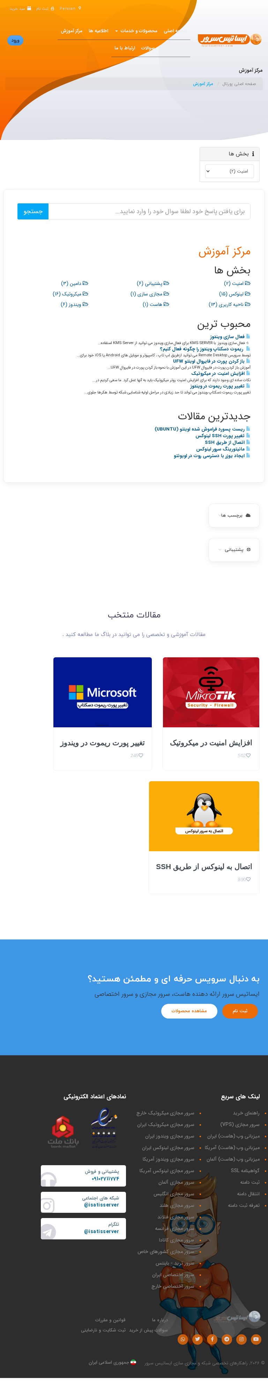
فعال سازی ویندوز (228, 337)
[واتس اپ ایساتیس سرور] (183, 1339)
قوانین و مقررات (110, 1320)
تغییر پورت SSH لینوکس (220, 436)
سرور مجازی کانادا (176, 1240)
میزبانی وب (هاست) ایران (233, 1136)
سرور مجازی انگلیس (174, 1194)
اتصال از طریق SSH (225, 442)
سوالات (148, 48)
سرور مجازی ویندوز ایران (169, 1136)
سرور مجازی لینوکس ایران (168, 1148)
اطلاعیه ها (98, 31)
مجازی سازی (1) (147, 294)
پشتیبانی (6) (150, 283)
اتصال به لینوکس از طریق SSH (204, 866)
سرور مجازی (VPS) (240, 1124)
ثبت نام (240, 1011)
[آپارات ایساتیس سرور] (256, 1339)
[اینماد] (104, 1128)
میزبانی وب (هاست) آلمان (233, 1159)
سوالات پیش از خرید (148, 1330)
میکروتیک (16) (68, 294)
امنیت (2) (234, 283)
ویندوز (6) (72, 304)
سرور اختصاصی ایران (173, 1275)
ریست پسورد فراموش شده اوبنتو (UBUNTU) (200, 429)
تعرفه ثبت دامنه (244, 1205)
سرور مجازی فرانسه (174, 1228)
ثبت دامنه (250, 1182)
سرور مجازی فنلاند (175, 1217)
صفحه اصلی (175, 31)
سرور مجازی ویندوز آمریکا (168, 1159)
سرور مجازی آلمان (176, 1182)
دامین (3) (72, 283)
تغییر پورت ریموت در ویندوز (218, 386)
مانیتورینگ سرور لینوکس (221, 449)
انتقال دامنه (248, 1194)
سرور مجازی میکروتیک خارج (165, 1113)
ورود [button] (15, 40)
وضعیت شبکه (174, 48)
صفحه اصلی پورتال (239, 84)
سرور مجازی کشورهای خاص (165, 1251)
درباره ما (160, 1320)
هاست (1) (153, 304)
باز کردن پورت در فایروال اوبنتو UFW (209, 361)
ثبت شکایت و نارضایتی (103, 1330)
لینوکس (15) (232, 294)
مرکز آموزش (71, 31)
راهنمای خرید (246, 1113)
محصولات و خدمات (137, 31)
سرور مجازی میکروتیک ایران (165, 1124)
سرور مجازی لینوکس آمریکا (167, 1171)
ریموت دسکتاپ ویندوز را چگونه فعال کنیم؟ (203, 349)
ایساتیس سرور (158, 1363)
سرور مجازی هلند (176, 1205)
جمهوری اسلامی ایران (110, 1362)
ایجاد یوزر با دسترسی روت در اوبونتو (210, 456)
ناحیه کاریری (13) (227, 304)
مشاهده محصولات (189, 1011)
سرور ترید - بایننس (175, 1263)
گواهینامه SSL (245, 1171)
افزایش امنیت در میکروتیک (218, 373)
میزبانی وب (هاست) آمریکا (232, 1148)
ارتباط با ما (124, 48)
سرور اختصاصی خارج (172, 1286)
